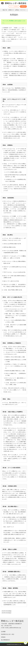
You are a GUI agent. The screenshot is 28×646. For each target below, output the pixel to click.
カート (23, 6)
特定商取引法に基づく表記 (7, 634)
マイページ (22, 10)
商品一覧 (5, 10)
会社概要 (3, 631)
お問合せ (17, 10)
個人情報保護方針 (5, 639)
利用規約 (3, 637)
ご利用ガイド (11, 10)
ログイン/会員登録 (14, 6)
